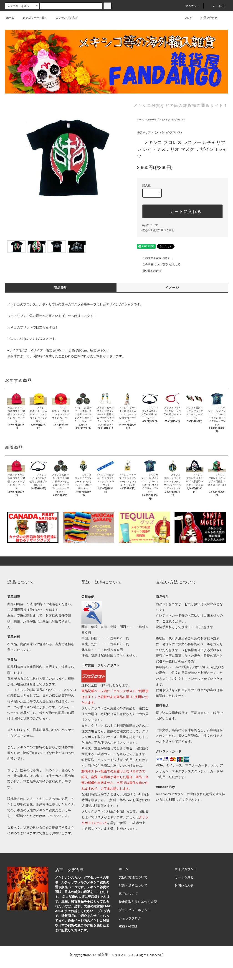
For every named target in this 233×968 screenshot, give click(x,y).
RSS (122, 926)
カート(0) (219, 6)
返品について (150, 225)
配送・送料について (133, 885)
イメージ (172, 287)
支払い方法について (133, 877)
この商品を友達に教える (157, 258)
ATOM (132, 926)
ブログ (188, 17)
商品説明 (61, 287)
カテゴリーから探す (35, 17)
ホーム (10, 17)
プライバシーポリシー (135, 910)
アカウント (192, 6)
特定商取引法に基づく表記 (158, 230)
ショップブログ (130, 918)
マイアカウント (186, 869)
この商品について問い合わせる (161, 264)
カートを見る (184, 877)
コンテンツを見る (67, 17)
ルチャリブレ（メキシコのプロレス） (166, 119)
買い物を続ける (152, 270)
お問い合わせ (209, 17)
